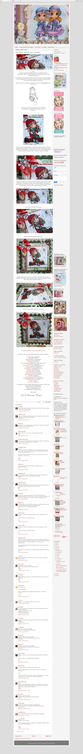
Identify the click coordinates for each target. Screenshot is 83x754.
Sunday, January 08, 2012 (23, 631)
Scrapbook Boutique (58, 388)
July (57, 555)
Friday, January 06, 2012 (23, 435)
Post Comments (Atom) (25, 738)
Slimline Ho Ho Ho (63, 437)
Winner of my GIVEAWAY (62, 462)
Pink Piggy (57, 444)
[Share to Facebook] (49, 402)
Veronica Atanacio (22, 439)
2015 (56, 544)
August (57, 553)
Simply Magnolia (57, 376)
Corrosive (56, 361)
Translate (63, 53)
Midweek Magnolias (58, 375)
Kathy (19, 493)
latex (45, 743)
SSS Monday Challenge (58, 336)
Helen (19, 694)
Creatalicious (56, 382)
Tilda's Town (56, 352)
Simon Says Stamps (58, 342)
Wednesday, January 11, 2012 (24, 690)
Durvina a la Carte (59, 500)
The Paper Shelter (29, 366)
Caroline (20, 627)
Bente (19, 635)
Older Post (48, 736)
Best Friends (58, 564)
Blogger (53, 743)
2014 (56, 546)
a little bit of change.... (62, 486)
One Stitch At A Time (30, 373)
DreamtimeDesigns (37, 385)
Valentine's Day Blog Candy (61, 565)
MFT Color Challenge (58, 373)
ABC (31, 380)
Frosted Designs (27, 368)
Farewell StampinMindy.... (63, 494)
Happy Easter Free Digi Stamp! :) (63, 478)
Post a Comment (20, 731)
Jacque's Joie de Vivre (60, 508)
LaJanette (20, 719)
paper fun (20, 512)
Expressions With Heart (60, 415)
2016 (56, 542)
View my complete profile (59, 70)
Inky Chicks (56, 369)
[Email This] (45, 402)
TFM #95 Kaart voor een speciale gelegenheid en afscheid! (63, 503)
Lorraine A (20, 653)
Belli (29, 375)
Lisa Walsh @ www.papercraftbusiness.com (61, 63)
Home (16, 47)
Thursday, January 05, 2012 (23, 410)
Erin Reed (20, 665)
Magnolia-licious (57, 385)
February (58, 558)
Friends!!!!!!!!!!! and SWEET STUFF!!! (63, 510)
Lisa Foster (20, 482)
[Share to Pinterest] (50, 402)
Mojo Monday (56, 335)
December (58, 550)
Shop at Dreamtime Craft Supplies (26, 47)
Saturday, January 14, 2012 (23, 715)
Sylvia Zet (57, 476)
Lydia (19, 406)
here (27, 107)
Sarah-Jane (20, 414)
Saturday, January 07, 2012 (23, 570)
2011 (56, 573)
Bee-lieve (61, 453)
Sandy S (20, 585)
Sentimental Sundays (29, 374)
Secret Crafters (29, 371)
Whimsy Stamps (57, 391)
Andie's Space (21, 681)
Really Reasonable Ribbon (28, 378)
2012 (56, 549)
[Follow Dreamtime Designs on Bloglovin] (57, 152)
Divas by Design (28, 376)
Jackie (19, 423)
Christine (20, 703)
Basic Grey (29, 369)
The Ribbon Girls (57, 389)
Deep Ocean (56, 367)
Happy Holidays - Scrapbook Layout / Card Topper (61, 571)
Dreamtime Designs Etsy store (39, 350)
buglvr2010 (20, 712)
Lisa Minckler (21, 447)
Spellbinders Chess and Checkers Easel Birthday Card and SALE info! (60, 417)
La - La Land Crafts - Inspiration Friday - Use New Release (63, 430)
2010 (56, 575)
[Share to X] (47, 402)
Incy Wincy (29, 356)
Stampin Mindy (58, 492)
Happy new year (63, 421)
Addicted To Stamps (58, 366)
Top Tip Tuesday (24, 363)
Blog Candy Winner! (60, 567)
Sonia (19, 618)
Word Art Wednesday (58, 343)
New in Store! (37, 47)
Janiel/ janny (20, 431)
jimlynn (19, 502)
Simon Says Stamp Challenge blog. (37, 705)
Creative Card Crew (30, 379)
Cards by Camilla (58, 460)
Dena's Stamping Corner (60, 468)
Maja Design (56, 386)
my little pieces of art (59, 484)
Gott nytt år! (62, 517)
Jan (19, 600)
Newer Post (18, 736)
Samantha (40, 541)
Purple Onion (62, 469)
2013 (56, 547)
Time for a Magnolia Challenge (60, 357)
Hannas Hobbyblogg (59, 516)
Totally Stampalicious (30, 359)
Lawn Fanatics (57, 370)
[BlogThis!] (46, 402)
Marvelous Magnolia (58, 348)
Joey (19, 556)
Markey (19, 464)
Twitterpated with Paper (60, 428)
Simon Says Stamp (26, 365)
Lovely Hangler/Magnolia (58, 372)
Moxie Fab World (58, 524)
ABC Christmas (30, 364)
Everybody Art (31, 361)
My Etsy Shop (51, 47)
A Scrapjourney (58, 436)
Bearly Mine (29, 360)
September (58, 552)
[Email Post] (43, 401)
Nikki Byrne (20, 473)
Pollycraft (30, 358)
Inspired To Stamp (59, 452)
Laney (19, 574)
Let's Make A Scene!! (62, 446)
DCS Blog (44, 47)
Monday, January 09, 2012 (23, 662)
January (58, 560)
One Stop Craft (30, 370)
